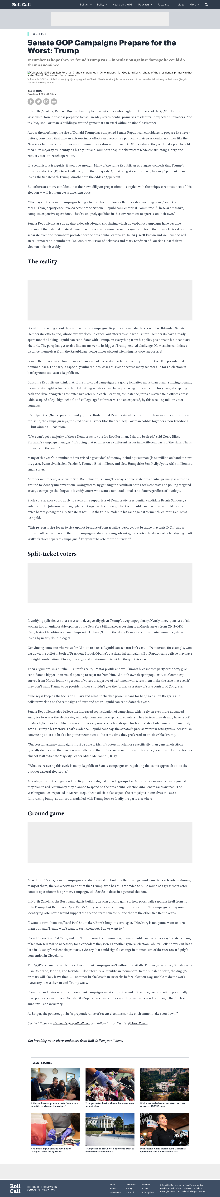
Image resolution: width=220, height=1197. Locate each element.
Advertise (146, 1184)
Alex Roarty (36, 91)
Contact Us (131, 1184)
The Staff (130, 1192)
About (112, 1184)
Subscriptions (148, 1192)
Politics (38, 34)
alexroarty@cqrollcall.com (71, 1023)
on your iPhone (111, 1041)
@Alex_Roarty (138, 1023)
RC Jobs (145, 1188)
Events (113, 1188)
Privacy (129, 1188)
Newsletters (115, 1192)
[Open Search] (206, 4)
